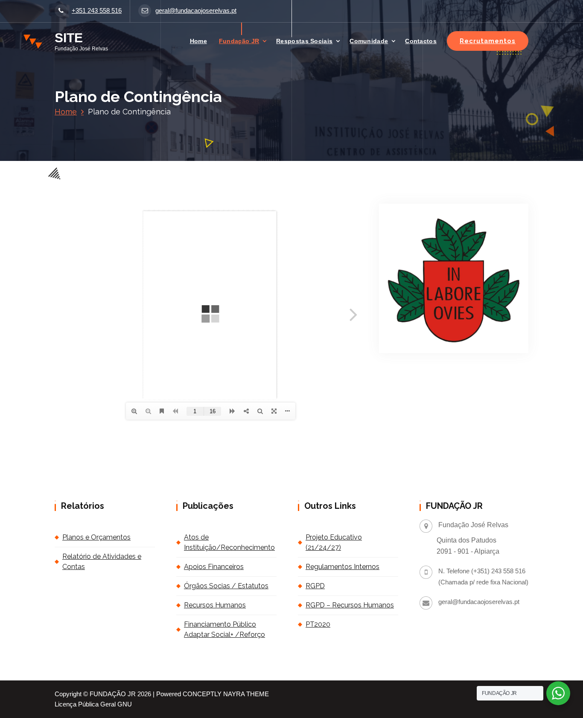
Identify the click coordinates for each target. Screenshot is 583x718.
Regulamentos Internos (342, 567)
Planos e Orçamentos (96, 537)
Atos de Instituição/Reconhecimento (229, 542)
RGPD (315, 586)
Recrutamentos (488, 40)
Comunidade (369, 41)
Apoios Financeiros (214, 567)
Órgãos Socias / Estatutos (226, 586)
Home (198, 41)
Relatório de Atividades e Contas (101, 561)
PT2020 (318, 624)
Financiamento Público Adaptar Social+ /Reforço (224, 629)
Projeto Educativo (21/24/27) (334, 542)
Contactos (421, 41)
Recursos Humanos (215, 605)
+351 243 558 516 (97, 10)
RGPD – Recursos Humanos (350, 605)
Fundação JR (239, 41)
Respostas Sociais (304, 41)
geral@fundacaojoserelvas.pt (195, 10)
